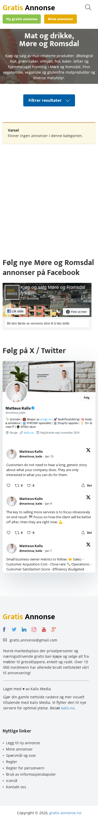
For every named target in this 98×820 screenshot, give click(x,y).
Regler (11, 761)
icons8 (11, 780)
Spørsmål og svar (21, 755)
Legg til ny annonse (23, 742)
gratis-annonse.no (65, 812)
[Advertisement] (49, 198)
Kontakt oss (16, 786)
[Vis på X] (88, 451)
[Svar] (8, 485)
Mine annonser (19, 749)
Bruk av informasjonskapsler (31, 774)
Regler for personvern (25, 767)
